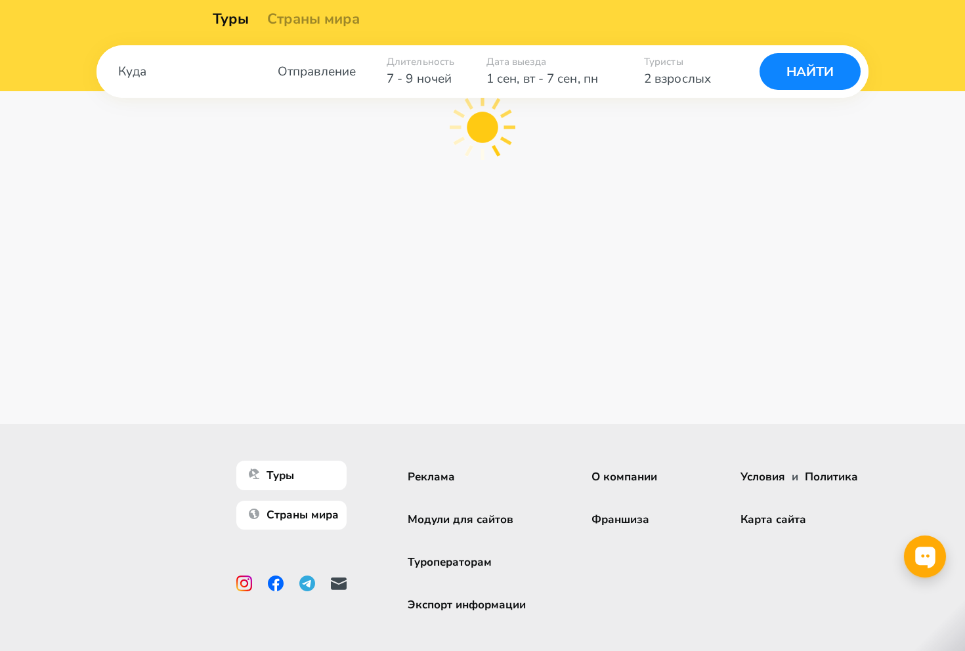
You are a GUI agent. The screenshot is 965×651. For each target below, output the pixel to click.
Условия (762, 476)
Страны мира (313, 19)
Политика (831, 476)
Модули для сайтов (460, 519)
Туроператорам (450, 562)
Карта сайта (773, 519)
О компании (624, 476)
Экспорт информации (467, 604)
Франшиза (620, 519)
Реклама (431, 476)
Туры (231, 19)
